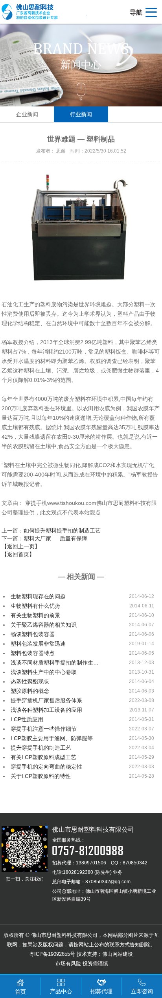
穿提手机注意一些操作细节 (44, 729)
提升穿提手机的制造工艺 (41, 748)
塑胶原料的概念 (30, 691)
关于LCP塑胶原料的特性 (41, 776)
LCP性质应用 (27, 719)
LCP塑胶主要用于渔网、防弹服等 (52, 738)
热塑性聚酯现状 (30, 681)
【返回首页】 (18, 554)
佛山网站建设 (117, 954)
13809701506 (91, 863)
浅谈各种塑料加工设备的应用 (46, 710)
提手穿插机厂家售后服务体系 (46, 700)
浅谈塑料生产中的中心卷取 (44, 672)
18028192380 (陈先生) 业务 (92, 872)
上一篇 (51, 530)
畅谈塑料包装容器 (33, 634)
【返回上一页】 (21, 546)
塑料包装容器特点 (33, 653)
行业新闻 (81, 114)
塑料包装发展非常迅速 (38, 644)
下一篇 (44, 538)
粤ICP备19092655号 (52, 954)
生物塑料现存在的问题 (38, 596)
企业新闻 (27, 114)
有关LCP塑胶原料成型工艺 (43, 757)
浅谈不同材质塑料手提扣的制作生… (55, 662)
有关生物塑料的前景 (35, 615)
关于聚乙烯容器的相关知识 (44, 625)
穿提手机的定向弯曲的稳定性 (46, 766)
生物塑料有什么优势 (35, 606)
